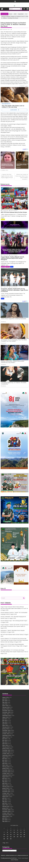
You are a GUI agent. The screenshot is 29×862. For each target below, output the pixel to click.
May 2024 (4, 742)
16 (10, 834)
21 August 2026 (5, 286)
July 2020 (4, 818)
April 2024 (4, 743)
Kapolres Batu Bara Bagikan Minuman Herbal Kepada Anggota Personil (7, 176)
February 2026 (6, 707)
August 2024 (5, 737)
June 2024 (4, 740)
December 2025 (6, 710)
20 (24, 834)
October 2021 (5, 793)
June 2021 (4, 800)
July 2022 (4, 778)
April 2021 (4, 803)
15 (7, 834)
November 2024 (6, 732)
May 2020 (4, 821)
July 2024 (4, 738)
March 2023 (5, 765)
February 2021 (6, 806)
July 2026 (4, 699)
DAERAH (3, 170)
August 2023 (5, 757)
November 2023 (6, 752)
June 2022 (4, 780)
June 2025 (4, 720)
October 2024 (5, 733)
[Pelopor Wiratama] (2, 8)
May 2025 (4, 722)
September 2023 (6, 755)
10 (14, 832)
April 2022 (4, 783)
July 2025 (4, 718)
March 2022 (5, 785)
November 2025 (6, 712)
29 (7, 838)
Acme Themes (14, 859)
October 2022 (5, 773)
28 (4, 838)
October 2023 (5, 753)
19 (20, 834)
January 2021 (5, 808)
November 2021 (6, 791)
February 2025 (6, 727)
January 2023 (5, 768)
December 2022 (6, 770)
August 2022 (5, 776)
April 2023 (4, 763)
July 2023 (4, 758)
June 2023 (4, 760)
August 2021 (5, 796)
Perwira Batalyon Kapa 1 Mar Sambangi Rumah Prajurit (14, 620)
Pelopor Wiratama (13, 210)
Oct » (7, 842)
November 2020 (6, 811)
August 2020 (5, 816)
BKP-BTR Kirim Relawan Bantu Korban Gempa (12, 634)
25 (17, 836)
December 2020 (6, 809)
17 (14, 834)
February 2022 (6, 786)
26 (20, 836)
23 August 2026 (5, 210)
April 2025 (4, 723)
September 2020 (6, 814)
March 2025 (5, 725)
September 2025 (6, 715)
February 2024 (6, 747)
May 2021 (4, 801)
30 (10, 838)
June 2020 (4, 819)
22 (7, 836)
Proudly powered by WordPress (9, 858)
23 (10, 836)
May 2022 (4, 781)
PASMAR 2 (7, 266)
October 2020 (5, 813)
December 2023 (6, 750)
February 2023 (6, 766)
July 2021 (4, 798)
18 (17, 834)
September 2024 (6, 735)
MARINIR (3, 266)
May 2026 (4, 702)
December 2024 (6, 730)
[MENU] (28, 9)
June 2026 (4, 700)
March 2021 (5, 804)
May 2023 (4, 761)
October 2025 (5, 713)
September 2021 (6, 795)
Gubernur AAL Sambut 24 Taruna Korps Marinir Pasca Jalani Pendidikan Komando (21, 177)
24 (14, 836)
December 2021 (6, 790)
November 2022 (6, 771)
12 (20, 832)
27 (24, 836)
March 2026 (5, 705)
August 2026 (5, 697)
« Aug (3, 842)
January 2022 (5, 788)
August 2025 (5, 717)
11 (17, 832)
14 (4, 834)
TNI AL (7, 170)
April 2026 (4, 704)
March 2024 (5, 745)
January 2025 (5, 728)
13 (24, 832)
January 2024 (5, 748)
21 (4, 836)
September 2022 (6, 775)
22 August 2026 (5, 255)
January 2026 (5, 709)
